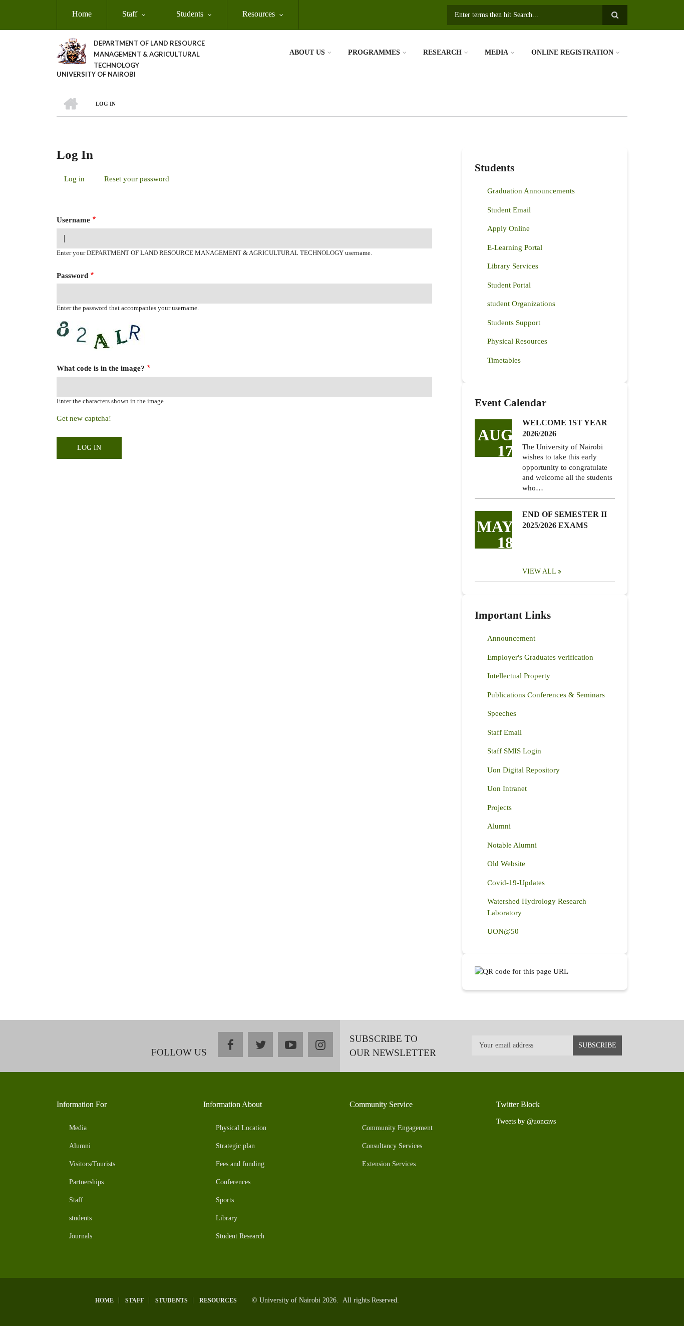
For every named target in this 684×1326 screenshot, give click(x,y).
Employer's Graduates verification (540, 657)
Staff (129, 14)
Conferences (233, 1182)
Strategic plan (235, 1146)
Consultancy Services (392, 1146)
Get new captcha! (84, 418)
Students (189, 14)
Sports (225, 1200)
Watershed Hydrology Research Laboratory (536, 907)
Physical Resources (517, 341)
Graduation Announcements (531, 191)
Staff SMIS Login (514, 751)
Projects (499, 808)
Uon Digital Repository (523, 770)
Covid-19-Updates (516, 883)
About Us (307, 52)
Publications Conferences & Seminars (546, 695)
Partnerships (86, 1182)
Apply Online (508, 228)
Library (226, 1218)
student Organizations (521, 304)
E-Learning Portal (514, 247)
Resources (258, 14)
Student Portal (509, 285)
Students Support (513, 323)
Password (72, 276)
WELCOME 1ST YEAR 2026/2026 (564, 428)
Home (82, 14)
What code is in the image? (101, 368)
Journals (80, 1236)
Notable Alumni (512, 845)
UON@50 (503, 931)
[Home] (71, 50)
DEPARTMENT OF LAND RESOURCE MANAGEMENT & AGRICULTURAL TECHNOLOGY (149, 54)
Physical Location (241, 1128)
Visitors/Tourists (92, 1164)
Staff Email (504, 732)
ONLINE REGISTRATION (572, 52)
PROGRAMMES (374, 52)
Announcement (511, 638)
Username (73, 220)
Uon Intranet (507, 788)
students (80, 1218)
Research (442, 52)
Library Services (512, 266)
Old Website (506, 864)
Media (496, 52)
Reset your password (136, 179)
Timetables (504, 360)
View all (539, 571)
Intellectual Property (518, 676)
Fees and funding (240, 1164)
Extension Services (389, 1164)
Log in (78, 180)
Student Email (509, 210)
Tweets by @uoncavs (526, 1121)
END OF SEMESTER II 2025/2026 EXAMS (564, 519)
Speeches (501, 713)
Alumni (499, 826)
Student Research (240, 1236)
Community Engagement (397, 1128)
